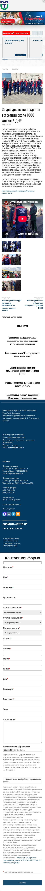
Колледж (5, 421)
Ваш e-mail (8, 699)
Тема (5, 709)
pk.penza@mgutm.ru (38, 23)
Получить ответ (11, 628)
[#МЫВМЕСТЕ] (9, 322)
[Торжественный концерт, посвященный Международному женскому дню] (22, 391)
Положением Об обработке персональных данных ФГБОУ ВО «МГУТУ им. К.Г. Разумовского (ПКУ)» (22, 860)
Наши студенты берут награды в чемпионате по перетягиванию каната (11, 306)
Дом (5, 679)
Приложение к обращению (16, 746)
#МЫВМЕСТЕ (22, 326)
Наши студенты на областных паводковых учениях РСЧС (33, 304)
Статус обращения (13, 618)
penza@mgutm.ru (14, 504)
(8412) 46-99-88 (20, 483)
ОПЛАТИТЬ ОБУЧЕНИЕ (14, 524)
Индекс (7, 649)
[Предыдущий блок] (34, 33)
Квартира (8, 689)
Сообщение (9, 719)
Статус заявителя (12, 608)
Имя (5, 577)
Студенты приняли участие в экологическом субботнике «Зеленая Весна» (22, 370)
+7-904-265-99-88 (28, 23)
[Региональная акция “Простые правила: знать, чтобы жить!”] (22, 349)
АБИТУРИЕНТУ (7, 21)
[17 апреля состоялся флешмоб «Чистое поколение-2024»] (22, 379)
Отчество (8, 587)
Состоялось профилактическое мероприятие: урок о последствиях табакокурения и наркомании (22, 341)
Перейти (19, 55)
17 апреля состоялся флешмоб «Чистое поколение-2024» (22, 384)
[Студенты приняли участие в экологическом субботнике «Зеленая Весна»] (22, 364)
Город (6, 659)
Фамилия (8, 567)
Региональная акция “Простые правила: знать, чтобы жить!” (22, 354)
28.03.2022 (6, 125)
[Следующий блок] (40, 33)
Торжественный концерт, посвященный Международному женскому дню (23, 396)
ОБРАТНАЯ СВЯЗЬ (12, 528)
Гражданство (9, 597)
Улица (6, 669)
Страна (7, 638)
